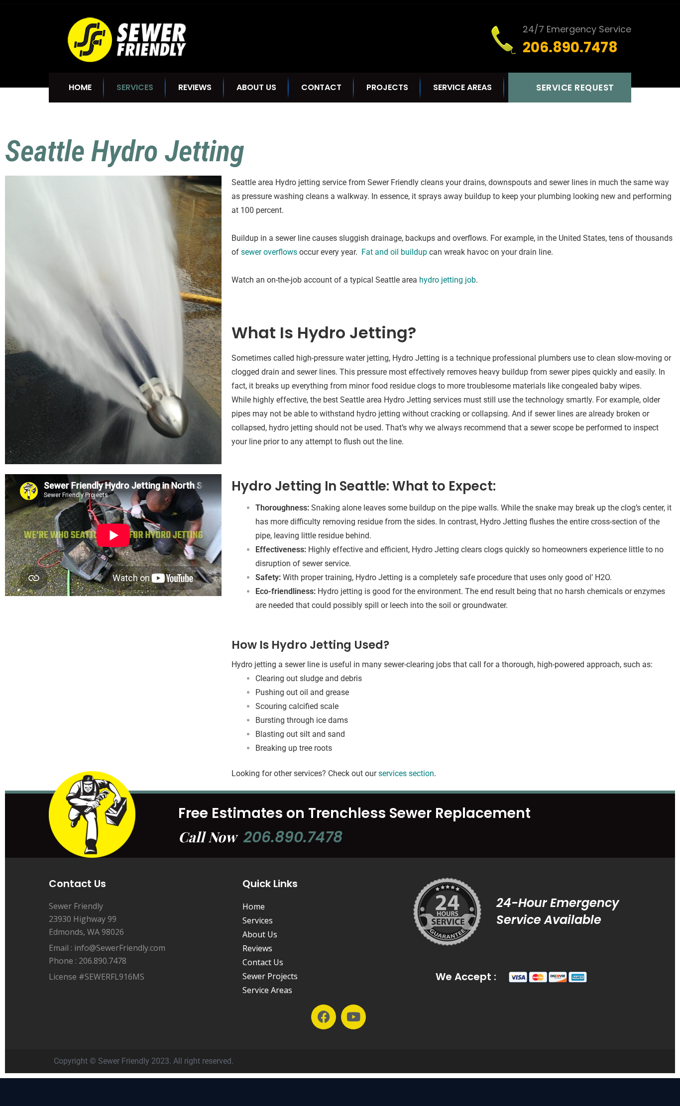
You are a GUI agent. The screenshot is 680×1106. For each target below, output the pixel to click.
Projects (387, 87)
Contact (321, 87)
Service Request (575, 88)
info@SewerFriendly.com (119, 947)
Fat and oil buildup (394, 252)
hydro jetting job (447, 280)
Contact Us (262, 962)
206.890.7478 (292, 837)
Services (134, 87)
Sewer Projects (270, 976)
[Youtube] (353, 1017)
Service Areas (462, 87)
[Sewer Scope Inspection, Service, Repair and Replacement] (136, 39)
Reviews (195, 87)
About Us (256, 87)
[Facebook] (323, 1017)
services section (406, 773)
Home (80, 87)
